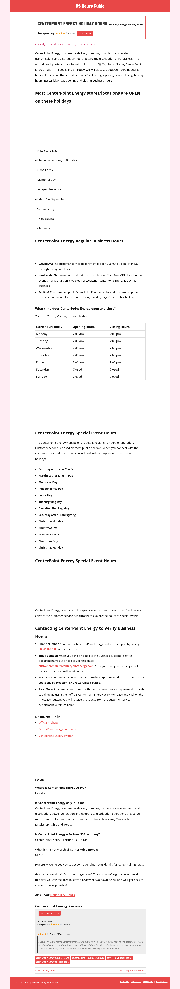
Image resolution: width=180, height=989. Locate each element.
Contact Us (136, 981)
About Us (124, 981)
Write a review (85, 33)
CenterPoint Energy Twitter (56, 736)
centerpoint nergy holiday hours (88, 958)
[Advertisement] (90, 125)
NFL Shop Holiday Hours (132, 970)
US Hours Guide (90, 6)
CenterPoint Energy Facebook (57, 729)
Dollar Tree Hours (62, 895)
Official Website (48, 722)
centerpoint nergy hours (119, 958)
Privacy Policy (162, 981)
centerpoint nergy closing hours (52, 958)
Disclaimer (148, 981)
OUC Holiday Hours (46, 970)
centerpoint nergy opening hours (52, 962)
